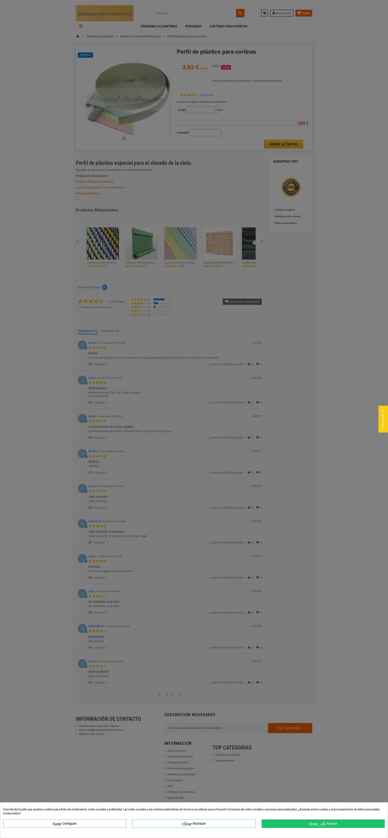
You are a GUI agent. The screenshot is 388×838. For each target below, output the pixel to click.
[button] (383, 419)
